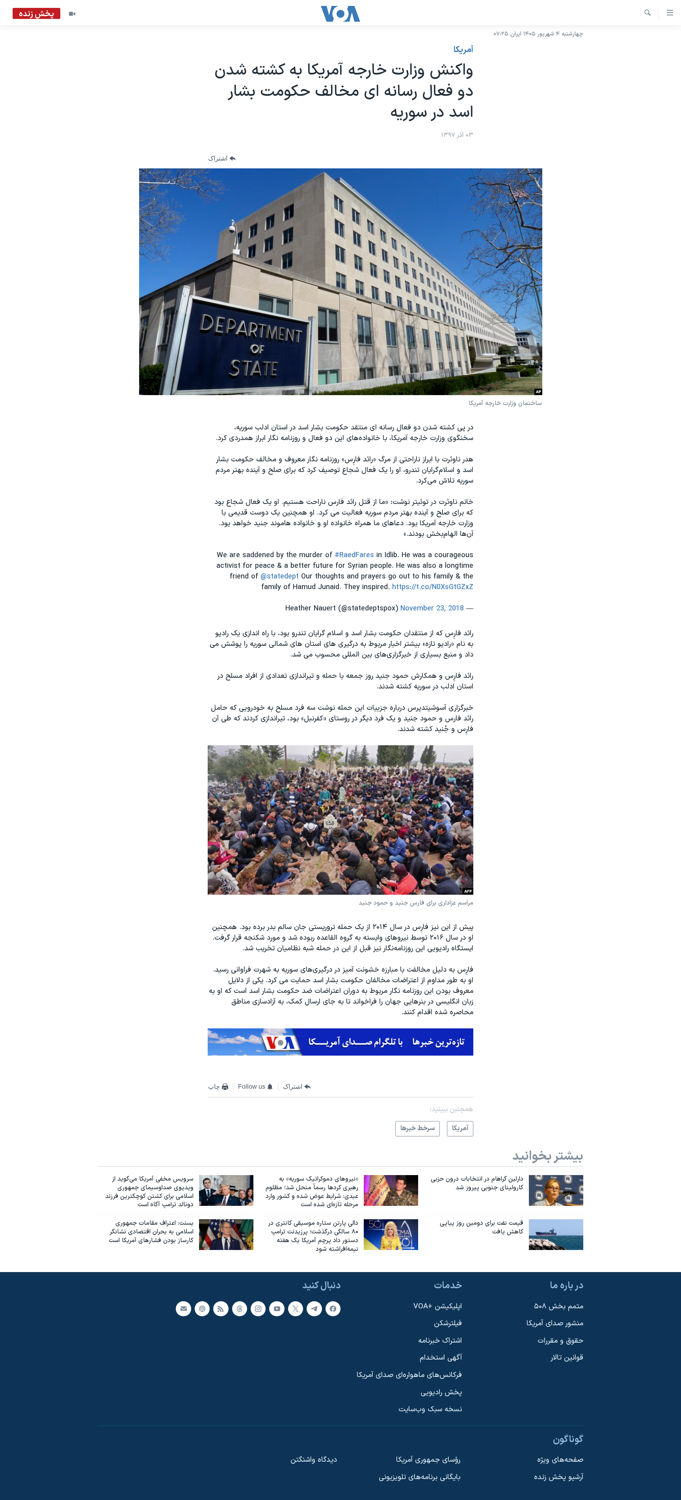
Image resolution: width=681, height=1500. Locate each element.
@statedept (279, 576)
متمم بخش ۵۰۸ (558, 1306)
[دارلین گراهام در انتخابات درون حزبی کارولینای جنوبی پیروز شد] (556, 1190)
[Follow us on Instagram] (258, 1308)
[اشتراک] (183, 1308)
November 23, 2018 (432, 608)
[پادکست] (202, 1308)
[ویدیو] (72, 14)
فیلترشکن (448, 1323)
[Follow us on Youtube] (276, 1308)
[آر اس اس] (220, 1308)
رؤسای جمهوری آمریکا (428, 1460)
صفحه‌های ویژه (560, 1460)
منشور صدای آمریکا (555, 1323)
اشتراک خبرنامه (440, 1340)
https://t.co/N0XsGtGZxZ (432, 587)
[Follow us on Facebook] (333, 1308)
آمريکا (463, 50)
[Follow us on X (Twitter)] (295, 1308)
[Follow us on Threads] (239, 1308)
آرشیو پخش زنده (558, 1477)
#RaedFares (354, 555)
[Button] (222, 158)
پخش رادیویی (441, 1392)
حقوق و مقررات (560, 1340)
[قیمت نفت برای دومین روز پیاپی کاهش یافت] (556, 1234)
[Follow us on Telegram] (314, 1308)
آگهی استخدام (441, 1358)
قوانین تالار (567, 1358)
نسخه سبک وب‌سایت (430, 1409)
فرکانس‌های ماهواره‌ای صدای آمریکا (409, 1375)
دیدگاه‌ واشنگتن (313, 1460)
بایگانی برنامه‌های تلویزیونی (419, 1477)
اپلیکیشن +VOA (437, 1306)
